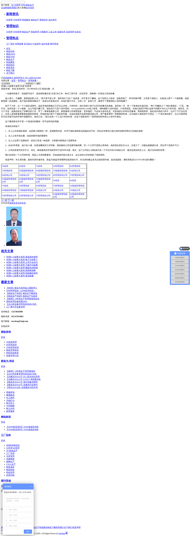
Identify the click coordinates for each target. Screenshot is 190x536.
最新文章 (7, 282)
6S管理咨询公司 (60, 175)
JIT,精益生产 (12, 451)
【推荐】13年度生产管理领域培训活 (22, 299)
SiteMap (61, 533)
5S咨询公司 (75, 171)
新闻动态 (44, 20)
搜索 (38, 83)
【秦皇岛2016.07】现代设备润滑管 (22, 382)
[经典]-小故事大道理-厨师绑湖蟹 (21, 270)
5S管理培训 (24, 186)
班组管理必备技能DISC (17, 301)
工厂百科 (10, 44)
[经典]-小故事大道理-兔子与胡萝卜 (22, 260)
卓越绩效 (10, 459)
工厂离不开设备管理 (15, 307)
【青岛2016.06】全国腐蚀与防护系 (22, 387)
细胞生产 (10, 461)
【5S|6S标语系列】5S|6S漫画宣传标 (22, 427)
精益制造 (10, 470)
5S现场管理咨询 (26, 171)
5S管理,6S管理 (12, 448)
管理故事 (19, 44)
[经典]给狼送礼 (13, 445)
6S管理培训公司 (26, 195)
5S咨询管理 (11, 342)
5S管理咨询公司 (43, 175)
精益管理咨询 (12, 350)
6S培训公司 (58, 190)
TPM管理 (17, 20)
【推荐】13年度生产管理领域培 (20, 371)
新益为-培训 (7, 361)
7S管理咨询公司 (77, 175)
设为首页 (30, 8)
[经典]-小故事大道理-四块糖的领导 (22, 273)
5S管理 (17, 5)
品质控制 (10, 475)
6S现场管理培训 (9, 190)
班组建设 (26, 20)
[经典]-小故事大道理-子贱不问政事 (22, 265)
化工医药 (10, 398)
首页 (13, 80)
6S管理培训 (41, 186)
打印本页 (5, 203)
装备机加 (10, 392)
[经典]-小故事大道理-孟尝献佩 (20, 276)
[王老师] (14, 245)
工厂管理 (10, 453)
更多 (3, 337)
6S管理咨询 (75, 166)
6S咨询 (22, 166)
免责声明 (76, 527)
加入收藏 (22, 8)
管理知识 (12, 26)
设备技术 (61, 32)
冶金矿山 (10, 400)
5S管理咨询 (58, 166)
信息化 (78, 32)
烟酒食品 (10, 395)
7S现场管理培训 (26, 190)
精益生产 (30, 5)
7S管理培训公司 (43, 195)
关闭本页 (22, 203)
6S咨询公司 (7, 175)
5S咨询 (5, 166)
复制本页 (13, 203)
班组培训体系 (12, 353)
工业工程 (52, 32)
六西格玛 (44, 32)
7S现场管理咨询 (60, 171)
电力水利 (10, 408)
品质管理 (70, 32)
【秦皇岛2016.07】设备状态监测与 (22, 385)
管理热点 (12, 38)
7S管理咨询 (7, 171)
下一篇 (11, 200)
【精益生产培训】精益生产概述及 (21, 293)
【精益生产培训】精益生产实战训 (21, 296)
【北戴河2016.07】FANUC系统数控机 (23, 379)
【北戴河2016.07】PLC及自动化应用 (23, 376)
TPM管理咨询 (12, 347)
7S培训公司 (75, 190)
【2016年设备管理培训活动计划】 (21, 304)
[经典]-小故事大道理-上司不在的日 (22, 262)
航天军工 (10, 403)
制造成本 (10, 467)
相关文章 (7, 251)
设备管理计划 (12, 355)
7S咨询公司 (24, 175)
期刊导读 (54, 44)
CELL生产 (11, 464)
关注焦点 (28, 44)
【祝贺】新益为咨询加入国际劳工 (21, 288)
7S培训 (5, 186)
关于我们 (68, 527)
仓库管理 (10, 456)
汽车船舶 (10, 406)
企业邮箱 (5, 8)
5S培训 (56, 180)
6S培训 (73, 180)
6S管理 (9, 20)
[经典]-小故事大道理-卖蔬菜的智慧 (22, 257)
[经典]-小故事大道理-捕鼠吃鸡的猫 (22, 268)
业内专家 (45, 44)
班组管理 (35, 32)
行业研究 (37, 44)
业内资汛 (52, 20)
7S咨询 (39, 166)
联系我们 (13, 8)
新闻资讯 (12, 14)
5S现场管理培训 (77, 186)
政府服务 (10, 411)
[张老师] (14, 225)
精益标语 (6, 416)
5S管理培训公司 (9, 195)
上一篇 (4, 200)
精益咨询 (6, 331)
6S (12, 5)
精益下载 (51, 527)
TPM (23, 5)
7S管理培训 (58, 186)
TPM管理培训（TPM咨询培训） (20, 290)
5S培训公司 (41, 190)
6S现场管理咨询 (43, 171)
